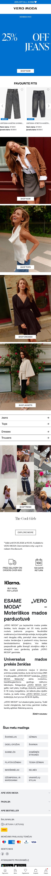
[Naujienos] (25, 170)
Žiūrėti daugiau (40, 714)
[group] (12, 109)
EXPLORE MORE (25, 532)
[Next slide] (48, 106)
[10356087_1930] (25, 292)
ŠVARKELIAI (11, 737)
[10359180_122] (25, 360)
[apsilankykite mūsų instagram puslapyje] (7, 854)
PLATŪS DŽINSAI (13, 762)
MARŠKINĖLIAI (12, 770)
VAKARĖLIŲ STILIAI (34, 778)
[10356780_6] (25, 222)
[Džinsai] (25, 45)
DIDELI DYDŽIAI (12, 744)
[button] (12, 104)
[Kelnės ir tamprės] (25, 439)
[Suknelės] (25, 325)
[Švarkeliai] (25, 393)
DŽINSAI (33, 737)
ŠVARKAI (33, 744)
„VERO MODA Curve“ (36, 694)
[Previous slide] (2, 106)
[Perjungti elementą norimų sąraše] (22, 90)
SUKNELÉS (10, 752)
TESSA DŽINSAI (36, 762)
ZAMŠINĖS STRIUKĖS (34, 753)
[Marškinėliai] (25, 255)
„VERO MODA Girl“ (37, 685)
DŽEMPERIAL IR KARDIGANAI (12, 778)
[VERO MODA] (25, 9)
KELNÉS (33, 770)
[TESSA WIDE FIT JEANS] (25, 478)
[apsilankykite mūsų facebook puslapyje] (2, 854)
